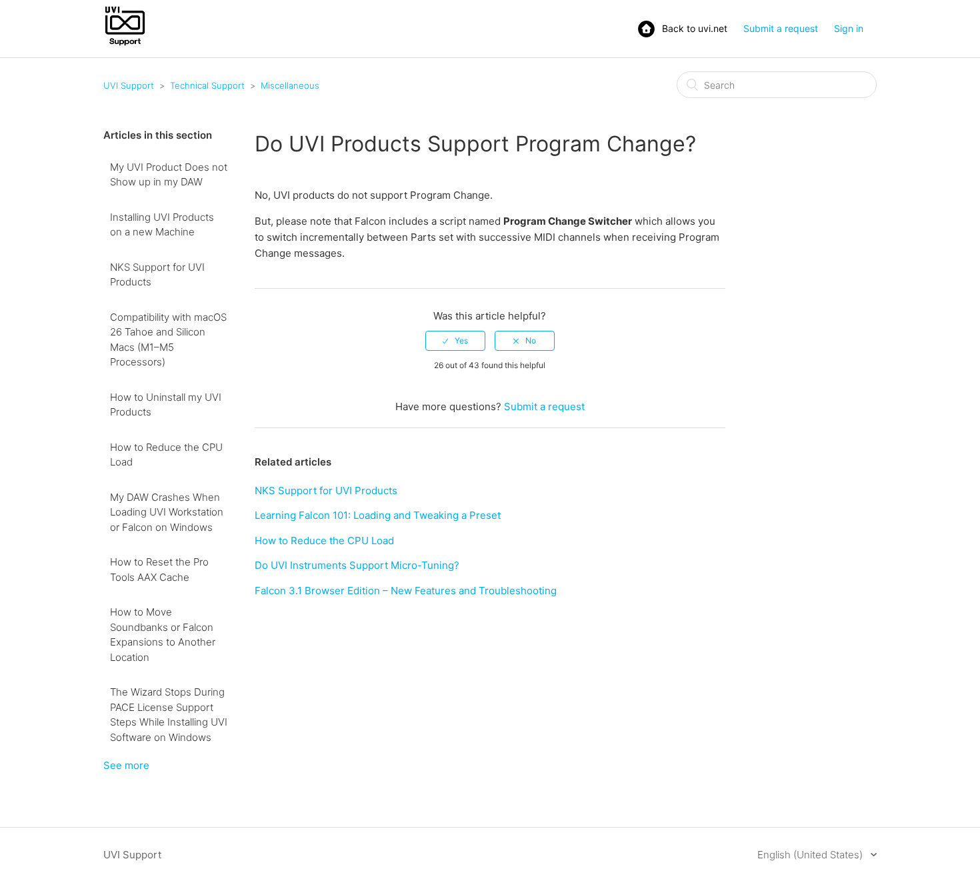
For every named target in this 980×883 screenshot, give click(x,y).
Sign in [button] (848, 28)
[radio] (455, 341)
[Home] (125, 44)
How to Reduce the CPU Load (166, 455)
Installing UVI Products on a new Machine (162, 225)
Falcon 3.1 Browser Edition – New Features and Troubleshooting (406, 590)
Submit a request (780, 28)
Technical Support (207, 85)
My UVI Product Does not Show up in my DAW (168, 175)
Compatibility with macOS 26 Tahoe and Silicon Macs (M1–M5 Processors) (168, 340)
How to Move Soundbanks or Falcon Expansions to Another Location (162, 635)
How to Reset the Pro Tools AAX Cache (159, 570)
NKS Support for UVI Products (157, 275)
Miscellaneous (290, 85)
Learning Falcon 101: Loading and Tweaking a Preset (378, 515)
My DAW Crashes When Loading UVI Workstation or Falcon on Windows (166, 512)
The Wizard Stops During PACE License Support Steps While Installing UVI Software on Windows (168, 715)
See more (126, 765)
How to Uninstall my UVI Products (165, 405)
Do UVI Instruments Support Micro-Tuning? (357, 565)
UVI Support (128, 85)
